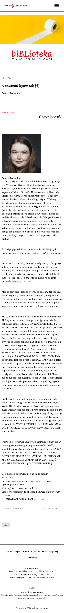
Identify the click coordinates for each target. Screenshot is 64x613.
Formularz (32, 557)
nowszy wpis (12, 508)
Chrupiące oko (50, 116)
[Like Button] (6, 524)
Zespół (17, 551)
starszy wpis (51, 508)
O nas (9, 551)
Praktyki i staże (39, 551)
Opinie (25, 551)
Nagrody (53, 551)
